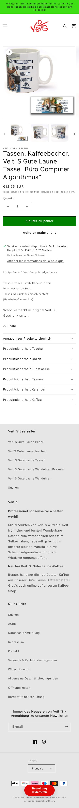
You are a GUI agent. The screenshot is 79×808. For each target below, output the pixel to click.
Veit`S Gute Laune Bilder (25, 442)
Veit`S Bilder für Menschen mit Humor (38, 797)
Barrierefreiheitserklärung (26, 696)
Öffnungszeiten (19, 687)
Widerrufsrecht (18, 669)
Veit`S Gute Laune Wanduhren (29, 478)
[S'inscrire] (66, 726)
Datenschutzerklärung (24, 632)
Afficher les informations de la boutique (35, 261)
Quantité (9, 198)
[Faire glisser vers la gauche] (4, 134)
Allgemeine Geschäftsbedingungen (33, 678)
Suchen (13, 487)
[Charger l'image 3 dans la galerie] (60, 133)
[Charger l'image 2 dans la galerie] (39, 133)
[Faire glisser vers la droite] (74, 134)
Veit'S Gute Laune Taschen (27, 451)
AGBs (12, 623)
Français (37, 768)
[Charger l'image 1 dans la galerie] (19, 133)
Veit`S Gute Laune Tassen (26, 460)
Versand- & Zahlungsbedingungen (32, 660)
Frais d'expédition (30, 191)
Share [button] (12, 326)
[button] (5, 26)
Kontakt (13, 651)
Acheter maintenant (39, 232)
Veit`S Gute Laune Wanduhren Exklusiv (36, 469)
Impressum (16, 642)
